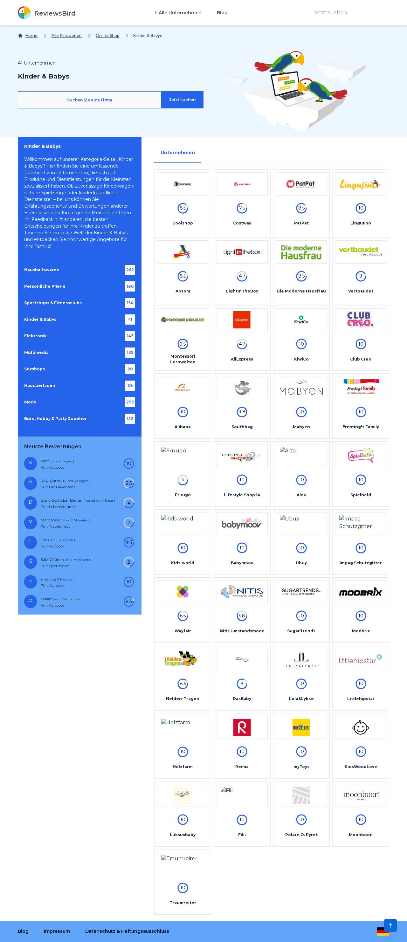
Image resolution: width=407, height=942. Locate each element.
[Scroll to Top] (390, 925)
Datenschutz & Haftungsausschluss (127, 931)
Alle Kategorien (67, 35)
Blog (222, 13)
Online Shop (107, 35)
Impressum (57, 931)
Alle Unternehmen (179, 13)
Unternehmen (178, 152)
